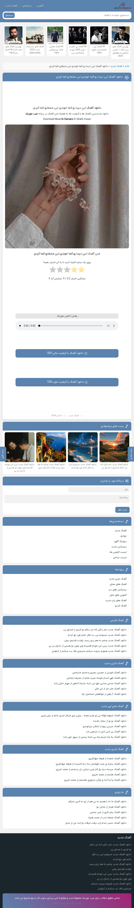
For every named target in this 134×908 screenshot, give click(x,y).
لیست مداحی (119, 557)
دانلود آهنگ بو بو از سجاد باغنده (109, 721)
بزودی (123, 536)
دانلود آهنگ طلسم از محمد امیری (109, 774)
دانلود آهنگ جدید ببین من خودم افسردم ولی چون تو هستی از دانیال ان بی (87, 646)
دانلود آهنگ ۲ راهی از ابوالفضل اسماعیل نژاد (103, 694)
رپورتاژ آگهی (120, 541)
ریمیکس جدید (118, 546)
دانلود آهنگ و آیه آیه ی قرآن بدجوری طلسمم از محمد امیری (95, 780)
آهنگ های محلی (118, 584)
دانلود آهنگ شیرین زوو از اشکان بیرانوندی (104, 726)
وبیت (55, 903)
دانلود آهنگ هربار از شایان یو (111, 807)
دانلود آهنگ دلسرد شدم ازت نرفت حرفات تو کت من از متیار (95, 823)
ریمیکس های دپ (117, 589)
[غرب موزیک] (122, 5)
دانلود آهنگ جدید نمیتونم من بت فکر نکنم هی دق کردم (97, 635)
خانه (127, 66)
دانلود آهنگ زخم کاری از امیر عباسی (108, 812)
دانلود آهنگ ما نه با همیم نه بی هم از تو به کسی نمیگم (97, 801)
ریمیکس (26, 6)
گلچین (40, 6)
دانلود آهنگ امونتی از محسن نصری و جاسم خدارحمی (99, 672)
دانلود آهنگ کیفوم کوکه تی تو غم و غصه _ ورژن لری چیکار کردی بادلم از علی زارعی (83, 715)
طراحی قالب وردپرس (70, 903)
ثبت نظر (122, 510)
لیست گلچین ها (118, 552)
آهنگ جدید (11, 6)
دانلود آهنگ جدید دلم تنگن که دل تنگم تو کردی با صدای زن (94, 629)
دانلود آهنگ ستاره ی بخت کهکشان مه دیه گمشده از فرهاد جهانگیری (91, 764)
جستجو (9, 15)
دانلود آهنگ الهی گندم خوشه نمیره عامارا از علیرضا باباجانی (96, 678)
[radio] (81, 270)
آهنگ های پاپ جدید (115, 600)
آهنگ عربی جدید (117, 579)
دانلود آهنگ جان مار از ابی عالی (110, 688)
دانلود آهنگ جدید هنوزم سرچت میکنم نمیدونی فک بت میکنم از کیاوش (89, 651)
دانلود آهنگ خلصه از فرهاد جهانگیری (107, 758)
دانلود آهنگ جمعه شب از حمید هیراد (107, 817)
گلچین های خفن (117, 595)
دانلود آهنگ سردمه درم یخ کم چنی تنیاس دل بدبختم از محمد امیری (91, 769)
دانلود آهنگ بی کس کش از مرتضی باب (106, 731)
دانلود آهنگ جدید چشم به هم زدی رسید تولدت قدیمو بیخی (95, 640)
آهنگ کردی (120, 605)
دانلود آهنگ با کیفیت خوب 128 (65, 382)
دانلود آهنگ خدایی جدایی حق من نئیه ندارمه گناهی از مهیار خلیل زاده (90, 683)
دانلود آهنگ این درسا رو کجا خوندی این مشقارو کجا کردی (89, 77)
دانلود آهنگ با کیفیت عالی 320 (65, 353)
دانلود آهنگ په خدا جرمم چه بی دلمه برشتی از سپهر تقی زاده (94, 737)
